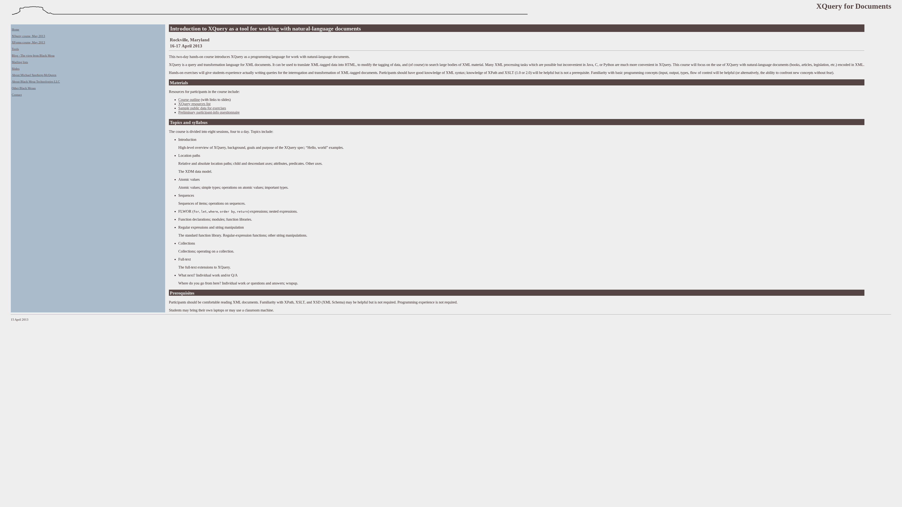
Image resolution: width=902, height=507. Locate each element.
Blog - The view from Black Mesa (33, 55)
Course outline (189, 100)
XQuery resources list (194, 104)
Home (15, 29)
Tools (15, 49)
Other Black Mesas (24, 88)
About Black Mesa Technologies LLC (36, 81)
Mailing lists (20, 62)
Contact (17, 94)
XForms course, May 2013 (28, 42)
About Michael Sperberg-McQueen (34, 75)
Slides (15, 68)
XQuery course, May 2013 (28, 36)
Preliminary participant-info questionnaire (209, 112)
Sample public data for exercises (202, 108)
